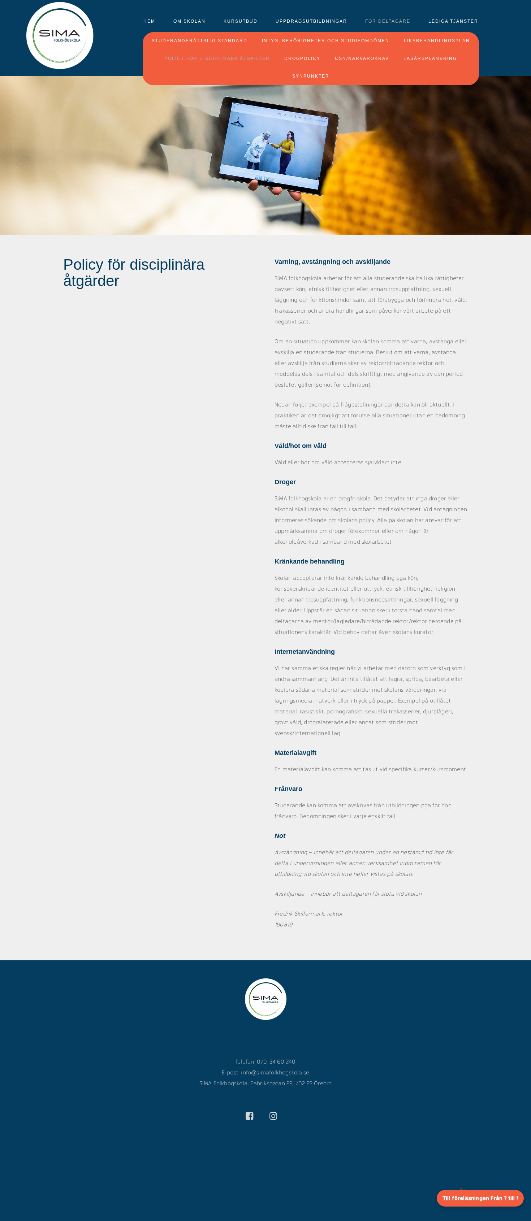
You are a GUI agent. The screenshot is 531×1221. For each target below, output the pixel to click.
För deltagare (387, 21)
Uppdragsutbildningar (311, 21)
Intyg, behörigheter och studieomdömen (325, 40)
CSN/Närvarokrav (362, 58)
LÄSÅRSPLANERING (430, 58)
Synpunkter (310, 76)
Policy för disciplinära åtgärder (217, 58)
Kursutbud (241, 21)
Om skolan (189, 21)
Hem (149, 21)
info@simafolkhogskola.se (275, 1072)
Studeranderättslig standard (199, 40)
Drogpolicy (302, 58)
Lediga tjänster (453, 21)
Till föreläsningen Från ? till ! (480, 1198)
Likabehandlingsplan (437, 40)
